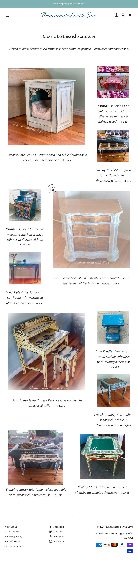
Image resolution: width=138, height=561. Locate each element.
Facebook (58, 527)
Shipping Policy (13, 537)
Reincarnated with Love (119, 527)
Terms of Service (14, 546)
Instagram (59, 542)
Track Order (12, 532)
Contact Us (11, 527)
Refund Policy (13, 542)
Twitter (57, 532)
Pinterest (58, 537)
